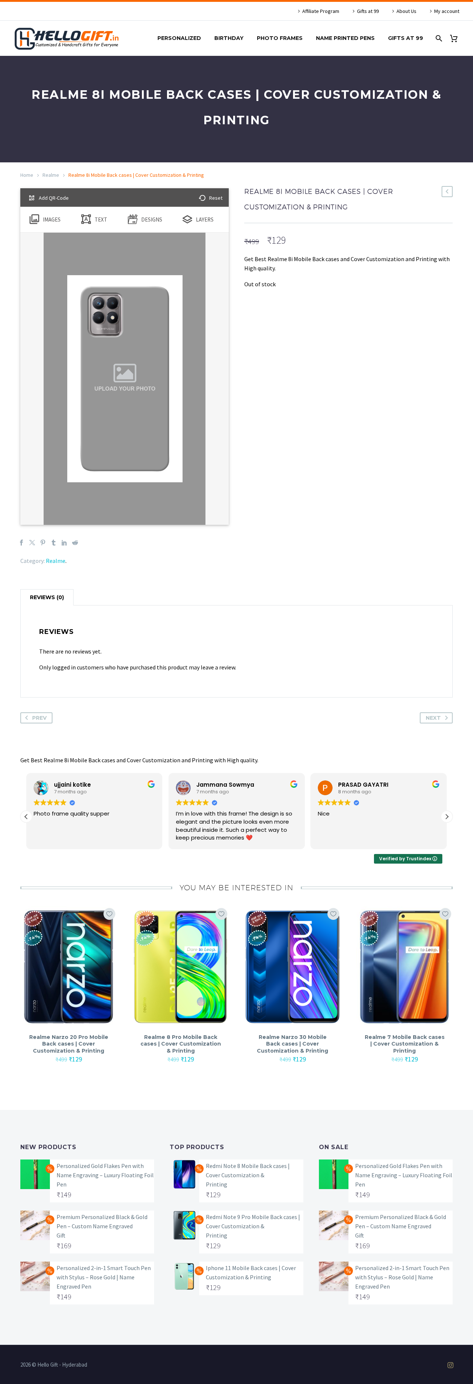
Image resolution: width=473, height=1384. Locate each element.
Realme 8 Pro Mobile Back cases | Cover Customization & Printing (180, 1044)
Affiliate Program (320, 11)
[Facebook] (21, 543)
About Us (406, 11)
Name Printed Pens (345, 38)
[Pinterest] (43, 543)
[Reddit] (75, 543)
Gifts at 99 (368, 11)
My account (446, 11)
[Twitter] (32, 543)
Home (26, 175)
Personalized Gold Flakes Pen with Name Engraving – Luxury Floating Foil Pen (105, 1175)
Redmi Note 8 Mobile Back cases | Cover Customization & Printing (248, 1175)
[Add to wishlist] (109, 914)
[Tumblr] (54, 543)
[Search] (438, 38)
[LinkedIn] (64, 543)
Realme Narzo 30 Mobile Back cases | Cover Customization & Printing (292, 1044)
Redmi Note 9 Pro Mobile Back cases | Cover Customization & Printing (253, 1226)
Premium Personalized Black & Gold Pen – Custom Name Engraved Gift (102, 1226)
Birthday (229, 38)
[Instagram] (450, 1365)
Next (433, 718)
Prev (39, 718)
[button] (446, 816)
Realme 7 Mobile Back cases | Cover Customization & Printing (405, 1044)
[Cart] (457, 38)
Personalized (179, 38)
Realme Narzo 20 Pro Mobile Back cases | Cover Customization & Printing (68, 1044)
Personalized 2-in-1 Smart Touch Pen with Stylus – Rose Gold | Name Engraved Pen (104, 1277)
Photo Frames (280, 38)
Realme (50, 175)
